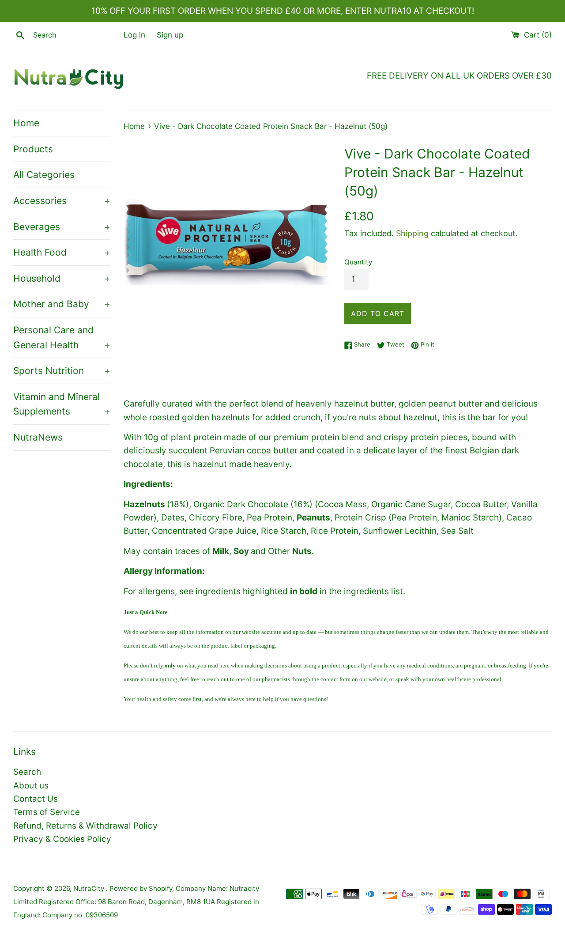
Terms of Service (46, 812)
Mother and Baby (61, 303)
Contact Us (35, 799)
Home (26, 122)
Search (27, 772)
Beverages (61, 226)
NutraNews (38, 437)
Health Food (61, 252)
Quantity (358, 262)
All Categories (44, 174)
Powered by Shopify (140, 888)
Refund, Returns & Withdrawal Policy (85, 826)
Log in (134, 34)
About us (31, 785)
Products (33, 149)
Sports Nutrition (61, 370)
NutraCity (89, 888)
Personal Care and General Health (61, 337)
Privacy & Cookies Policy (62, 839)
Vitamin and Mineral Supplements (61, 404)
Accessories (61, 200)
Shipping (412, 233)
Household (61, 278)
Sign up (170, 34)
